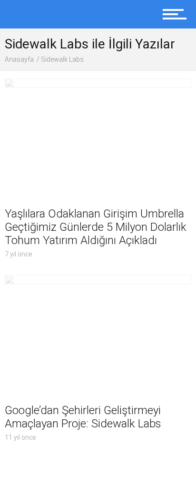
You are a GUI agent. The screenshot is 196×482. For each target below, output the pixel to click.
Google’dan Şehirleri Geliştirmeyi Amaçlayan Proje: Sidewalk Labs (83, 417)
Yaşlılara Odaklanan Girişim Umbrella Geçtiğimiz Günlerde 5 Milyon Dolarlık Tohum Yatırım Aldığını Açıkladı (95, 227)
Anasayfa (19, 59)
